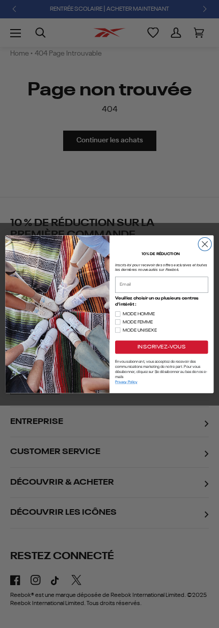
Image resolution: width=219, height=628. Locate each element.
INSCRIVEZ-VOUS (162, 346)
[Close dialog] (204, 243)
